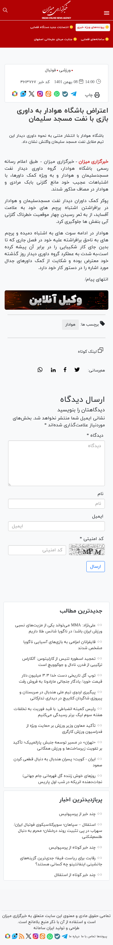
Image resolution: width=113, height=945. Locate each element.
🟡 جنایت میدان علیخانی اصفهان (55, 39)
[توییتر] (31, 96)
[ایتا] (48, 96)
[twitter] (77, 370)
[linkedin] (53, 370)
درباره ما (74, 936)
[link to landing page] (56, 10)
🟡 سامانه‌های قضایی (95, 39)
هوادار (68, 168)
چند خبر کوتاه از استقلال (75, 875)
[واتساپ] (57, 96)
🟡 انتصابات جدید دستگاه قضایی (51, 27)
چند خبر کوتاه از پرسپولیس (72, 847)
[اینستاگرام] (40, 96)
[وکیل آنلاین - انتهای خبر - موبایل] (56, 300)
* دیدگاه (95, 435)
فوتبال (50, 70)
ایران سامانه (44, 928)
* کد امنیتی (91, 539)
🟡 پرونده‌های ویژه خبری (93, 27)
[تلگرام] (73, 96)
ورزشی (65, 70)
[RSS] (21, 938)
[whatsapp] (40, 370)
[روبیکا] (15, 96)
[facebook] (65, 370)
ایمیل (97, 516)
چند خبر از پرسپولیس (77, 814)
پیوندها (102, 936)
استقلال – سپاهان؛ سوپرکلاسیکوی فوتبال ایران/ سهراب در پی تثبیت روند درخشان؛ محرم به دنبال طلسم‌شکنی (58, 831)
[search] (5, 10)
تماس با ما (88, 936)
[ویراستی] (23, 96)
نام (100, 494)
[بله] (65, 96)
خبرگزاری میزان (93, 161)
